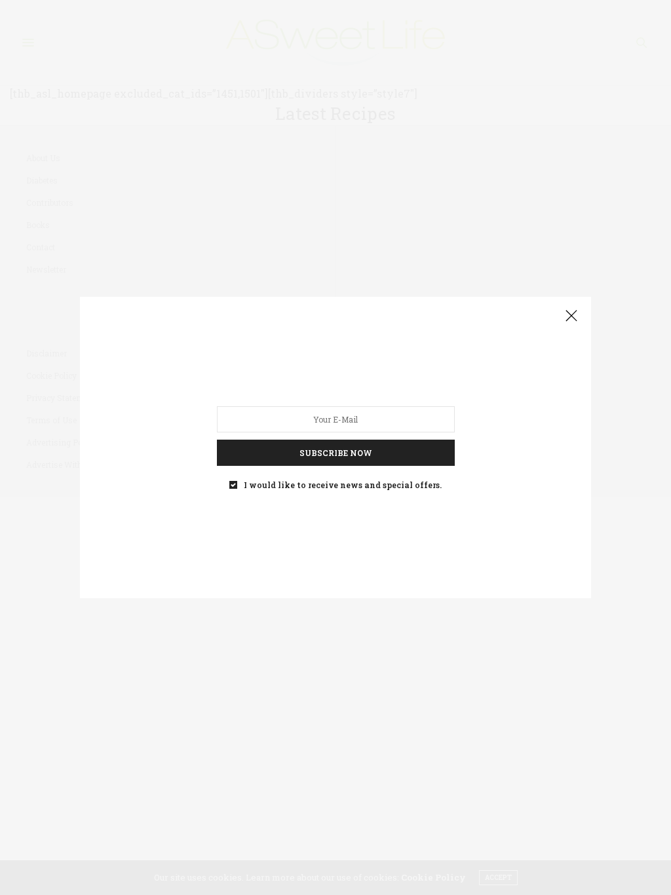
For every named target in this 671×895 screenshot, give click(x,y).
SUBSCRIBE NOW (335, 452)
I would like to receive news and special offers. (343, 485)
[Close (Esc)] (571, 316)
